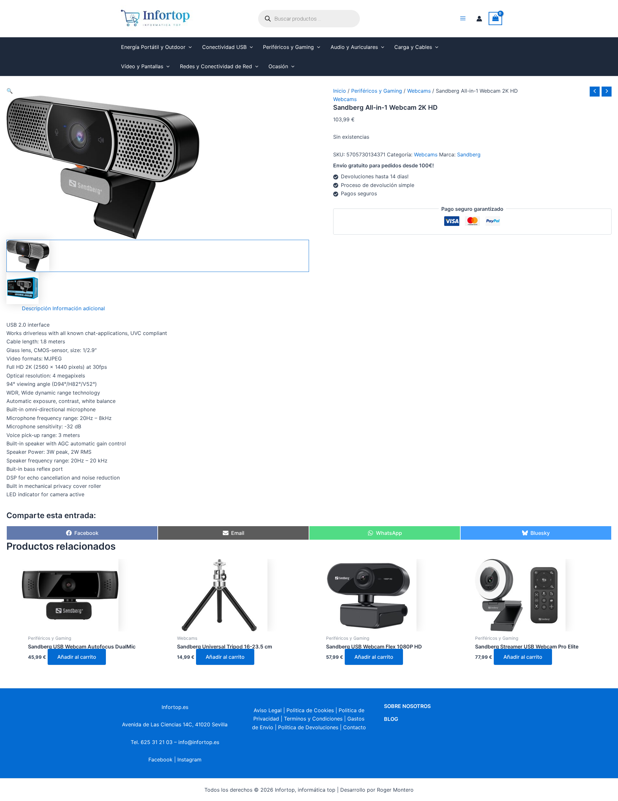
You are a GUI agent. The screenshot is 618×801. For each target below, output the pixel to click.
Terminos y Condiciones (313, 718)
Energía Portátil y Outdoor (153, 47)
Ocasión (278, 66)
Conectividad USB (224, 47)
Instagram (189, 759)
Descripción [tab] (36, 308)
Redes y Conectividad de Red (216, 66)
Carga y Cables (413, 47)
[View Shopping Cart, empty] (495, 18)
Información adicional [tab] (78, 308)
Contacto (354, 727)
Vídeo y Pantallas (142, 66)
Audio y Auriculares (354, 47)
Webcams (419, 91)
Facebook (160, 759)
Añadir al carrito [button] (76, 657)
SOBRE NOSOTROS (407, 706)
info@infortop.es (198, 742)
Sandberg (469, 154)
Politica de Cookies (310, 710)
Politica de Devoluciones (308, 727)
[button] (188, 47)
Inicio (339, 91)
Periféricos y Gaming (288, 47)
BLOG (391, 719)
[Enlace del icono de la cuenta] (479, 19)
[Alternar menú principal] (463, 18)
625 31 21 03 (157, 742)
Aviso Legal (268, 710)
